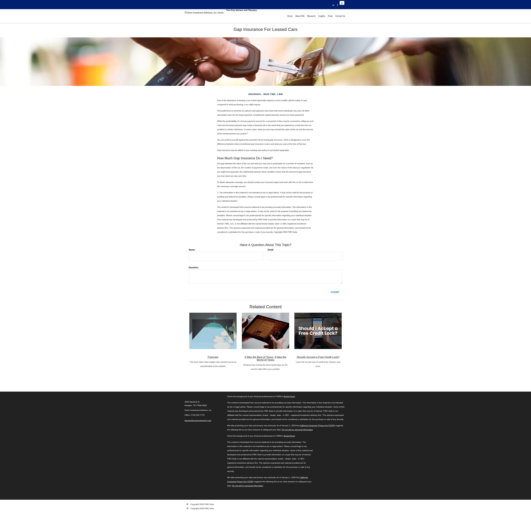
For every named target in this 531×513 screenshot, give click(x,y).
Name (192, 249)
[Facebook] (337, 5)
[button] (300, 16)
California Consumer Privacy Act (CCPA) (317, 425)
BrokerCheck (289, 396)
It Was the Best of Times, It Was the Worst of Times (265, 358)
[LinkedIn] (333, 5)
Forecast (213, 357)
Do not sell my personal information (297, 430)
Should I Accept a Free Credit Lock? (318, 357)
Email (270, 249)
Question (193, 267)
